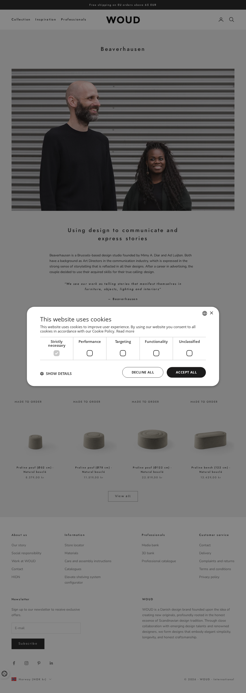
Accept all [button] (186, 372)
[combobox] (204, 313)
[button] (56, 373)
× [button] (211, 313)
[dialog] (123, 346)
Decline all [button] (143, 372)
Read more (125, 331)
